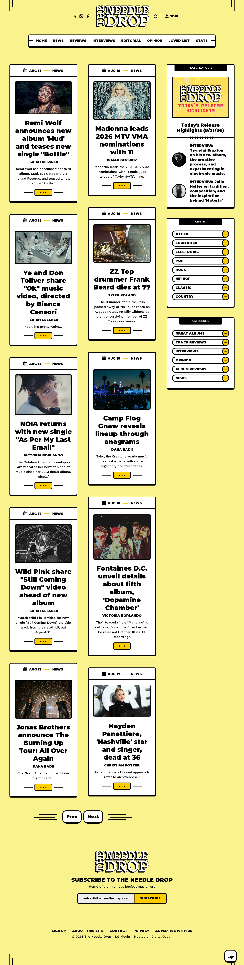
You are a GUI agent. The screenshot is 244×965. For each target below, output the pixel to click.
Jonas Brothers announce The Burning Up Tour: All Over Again (43, 743)
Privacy (141, 931)
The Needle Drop (97, 936)
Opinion (154, 41)
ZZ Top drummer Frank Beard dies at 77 (121, 279)
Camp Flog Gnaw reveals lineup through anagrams (122, 430)
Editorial (131, 41)
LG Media (122, 936)
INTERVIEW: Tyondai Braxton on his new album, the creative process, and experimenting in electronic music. (208, 159)
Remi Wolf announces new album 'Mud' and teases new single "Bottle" (43, 138)
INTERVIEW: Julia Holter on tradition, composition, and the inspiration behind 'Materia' (209, 191)
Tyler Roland (122, 295)
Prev (72, 816)
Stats (202, 41)
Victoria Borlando (43, 455)
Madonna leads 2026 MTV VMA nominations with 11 (122, 140)
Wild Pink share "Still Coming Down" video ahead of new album (43, 587)
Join (174, 16)
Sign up (59, 931)
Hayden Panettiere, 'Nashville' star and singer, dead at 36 (122, 741)
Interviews (104, 41)
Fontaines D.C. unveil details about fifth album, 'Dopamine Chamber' (122, 588)
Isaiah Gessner (43, 162)
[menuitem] (41, 40)
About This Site (87, 931)
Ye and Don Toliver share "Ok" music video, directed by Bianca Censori (43, 292)
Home (41, 41)
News (58, 41)
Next (93, 816)
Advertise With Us (173, 931)
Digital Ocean (161, 936)
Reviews (78, 41)
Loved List (179, 41)
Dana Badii (122, 450)
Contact (118, 931)
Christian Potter (122, 765)
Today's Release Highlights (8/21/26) (200, 127)
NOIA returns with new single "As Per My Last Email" (43, 435)
